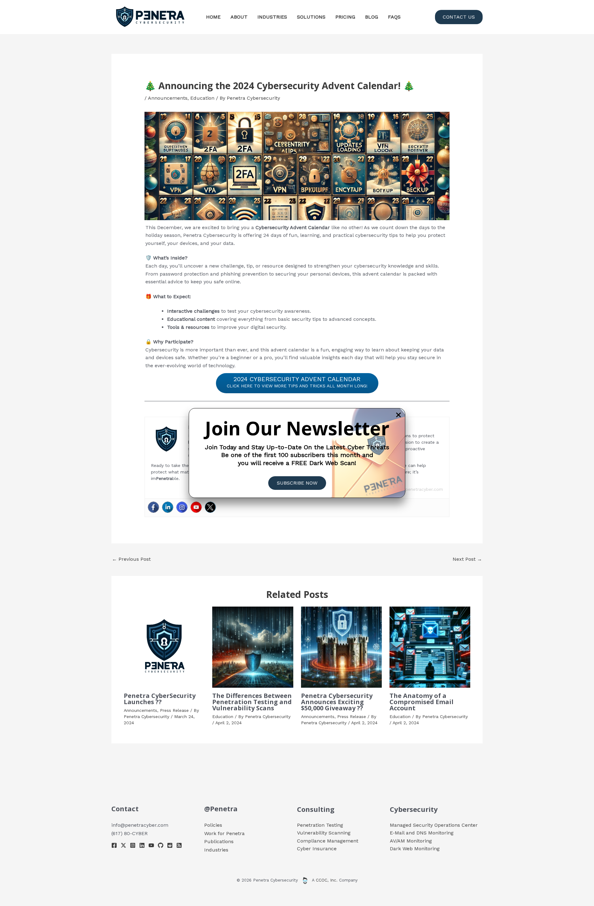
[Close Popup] (398, 415)
